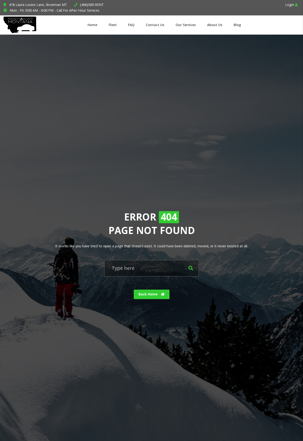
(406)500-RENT (92, 4)
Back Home (148, 294)
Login (290, 4)
